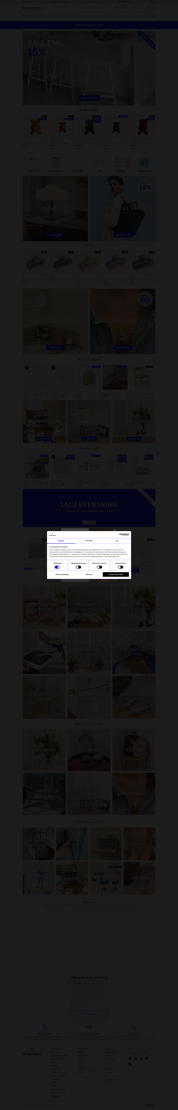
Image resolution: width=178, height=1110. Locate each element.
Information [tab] (89, 541)
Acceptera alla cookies (116, 574)
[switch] (78, 567)
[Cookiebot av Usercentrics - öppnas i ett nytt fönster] (121, 534)
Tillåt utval (89, 574)
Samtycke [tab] (61, 541)
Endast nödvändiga (62, 574)
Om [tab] (117, 541)
